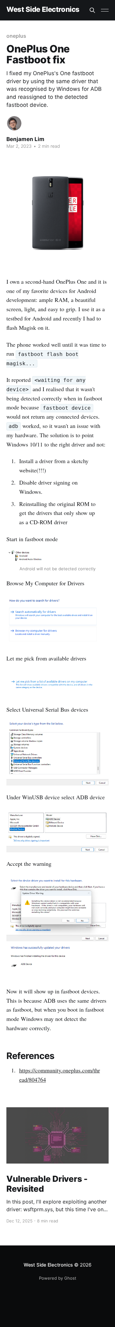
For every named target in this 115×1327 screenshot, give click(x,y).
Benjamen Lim (25, 139)
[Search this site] (92, 10)
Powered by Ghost (57, 1278)
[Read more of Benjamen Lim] (14, 123)
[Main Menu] (105, 10)
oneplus (16, 36)
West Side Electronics (43, 9)
